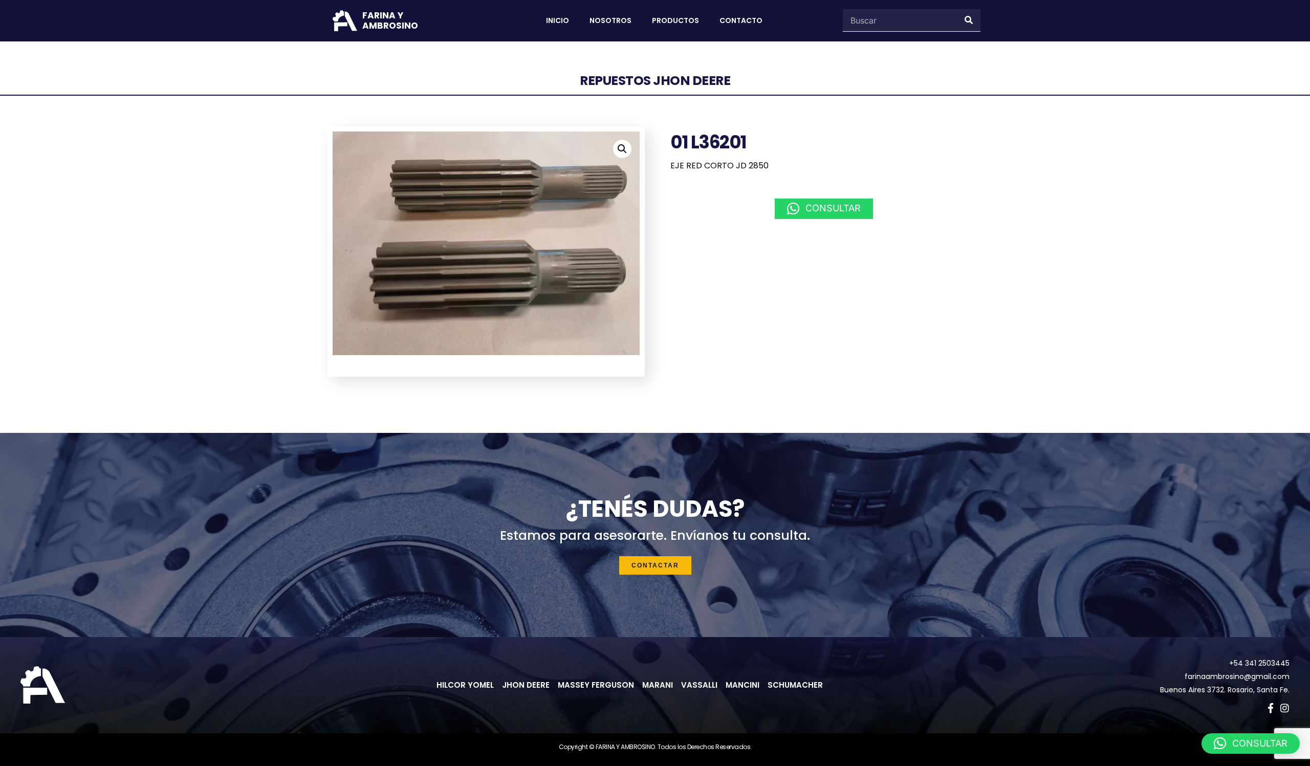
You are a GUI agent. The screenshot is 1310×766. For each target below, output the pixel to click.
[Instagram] (1285, 708)
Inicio (557, 20)
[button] (622, 149)
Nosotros (610, 20)
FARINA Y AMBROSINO (390, 20)
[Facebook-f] (1270, 708)
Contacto (740, 20)
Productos (675, 20)
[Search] (969, 20)
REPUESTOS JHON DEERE (655, 81)
